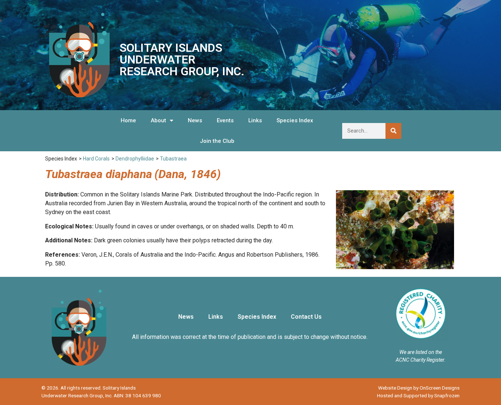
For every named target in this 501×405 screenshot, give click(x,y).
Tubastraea (173, 159)
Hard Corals (96, 159)
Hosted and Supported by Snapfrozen (418, 395)
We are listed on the (420, 352)
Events (225, 120)
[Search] (393, 131)
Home (128, 120)
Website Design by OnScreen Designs (419, 388)
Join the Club (217, 141)
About (158, 120)
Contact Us (306, 316)
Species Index (295, 120)
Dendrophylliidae (135, 159)
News (195, 120)
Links (255, 120)
